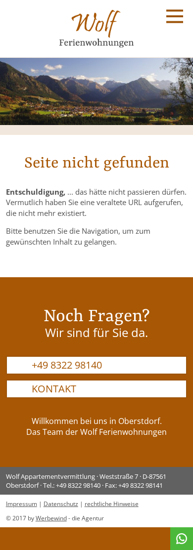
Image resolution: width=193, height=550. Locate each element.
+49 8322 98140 (67, 365)
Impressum (21, 504)
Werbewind (51, 518)
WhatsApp (181, 538)
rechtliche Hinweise (112, 504)
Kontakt (54, 388)
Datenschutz (61, 504)
